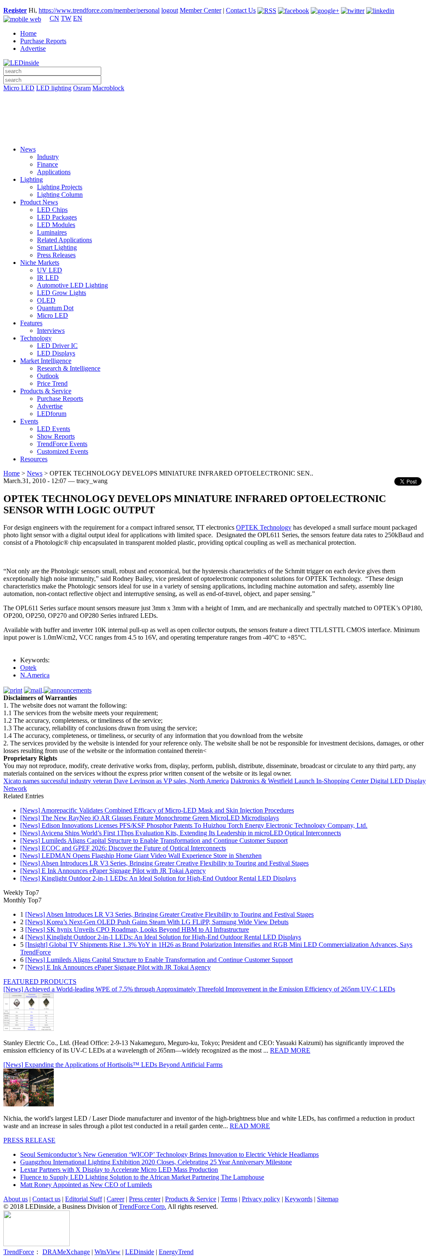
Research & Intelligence (68, 368)
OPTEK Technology (263, 527)
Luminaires (52, 232)
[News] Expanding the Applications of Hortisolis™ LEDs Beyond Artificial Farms (113, 1064)
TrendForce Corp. (142, 1206)
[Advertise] (215, 109)
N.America (35, 675)
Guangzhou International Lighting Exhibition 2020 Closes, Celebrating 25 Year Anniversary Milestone (156, 1162)
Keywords (298, 1198)
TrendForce (18, 1251)
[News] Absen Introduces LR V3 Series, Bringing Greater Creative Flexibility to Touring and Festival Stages (164, 863)
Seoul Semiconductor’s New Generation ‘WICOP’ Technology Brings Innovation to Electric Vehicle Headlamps (169, 1154)
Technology (36, 338)
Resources (33, 459)
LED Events (53, 428)
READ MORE (290, 1050)
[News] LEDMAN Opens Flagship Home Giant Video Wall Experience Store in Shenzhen (141, 855)
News (28, 149)
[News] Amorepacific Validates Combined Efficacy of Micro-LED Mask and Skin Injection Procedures (157, 810)
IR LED (48, 277)
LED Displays (56, 353)
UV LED (49, 270)
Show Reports (56, 436)
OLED (46, 300)
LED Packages (57, 217)
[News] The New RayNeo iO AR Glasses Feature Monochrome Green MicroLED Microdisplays (149, 817)
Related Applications (64, 239)
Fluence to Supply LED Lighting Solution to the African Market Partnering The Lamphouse (142, 1177)
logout (169, 10)
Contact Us (241, 10)
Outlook (48, 375)
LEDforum (51, 413)
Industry (48, 156)
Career (115, 1198)
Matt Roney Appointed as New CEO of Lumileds (86, 1184)
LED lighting (53, 87)
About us (15, 1198)
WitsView (107, 1251)
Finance (47, 164)
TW (66, 18)
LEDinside (139, 1251)
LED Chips (52, 209)
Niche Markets (39, 262)
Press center (144, 1198)
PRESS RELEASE (29, 1140)
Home (28, 33)
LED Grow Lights (61, 292)
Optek (28, 667)
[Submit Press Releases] (215, 121)
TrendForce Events (62, 443)
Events (29, 421)
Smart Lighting (57, 247)
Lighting (31, 179)
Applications (54, 171)
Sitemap (327, 1198)
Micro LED (18, 87)
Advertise (33, 48)
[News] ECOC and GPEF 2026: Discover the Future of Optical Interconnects (123, 848)
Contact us (46, 1198)
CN (54, 18)
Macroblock (108, 87)
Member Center (200, 10)
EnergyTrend (176, 1251)
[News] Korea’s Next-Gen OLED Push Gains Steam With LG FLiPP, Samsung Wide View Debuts (156, 921)
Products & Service (45, 391)
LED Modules (56, 224)
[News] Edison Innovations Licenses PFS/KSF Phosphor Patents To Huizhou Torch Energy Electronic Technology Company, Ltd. (193, 825)
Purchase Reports (43, 40)
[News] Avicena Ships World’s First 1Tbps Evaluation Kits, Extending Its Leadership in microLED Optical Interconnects (180, 833)
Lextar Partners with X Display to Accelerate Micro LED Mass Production (119, 1169)
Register (15, 10)
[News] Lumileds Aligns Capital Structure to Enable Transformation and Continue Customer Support (154, 840)
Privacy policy (261, 1198)
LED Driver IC (57, 345)
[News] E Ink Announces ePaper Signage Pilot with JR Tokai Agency (113, 870)
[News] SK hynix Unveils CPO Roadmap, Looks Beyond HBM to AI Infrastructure (137, 929)
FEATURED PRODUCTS (39, 981)
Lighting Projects (59, 187)
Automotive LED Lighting (72, 285)
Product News (39, 202)
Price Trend (52, 383)
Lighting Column (60, 194)
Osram (82, 87)
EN (77, 18)
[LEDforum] (215, 133)
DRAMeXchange (66, 1251)
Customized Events (62, 451)
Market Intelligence (45, 360)
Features (31, 323)
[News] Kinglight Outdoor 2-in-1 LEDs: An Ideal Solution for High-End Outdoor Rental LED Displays (158, 878)
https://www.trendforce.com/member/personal (99, 10)
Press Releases (56, 255)
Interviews (51, 330)
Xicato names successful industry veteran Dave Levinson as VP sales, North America (116, 780)
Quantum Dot (55, 307)
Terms (229, 1198)
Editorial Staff (83, 1198)
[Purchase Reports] (215, 98)
